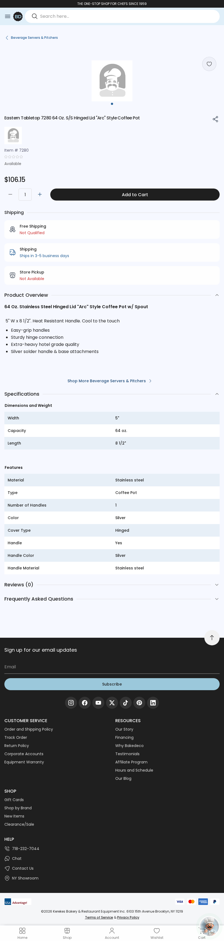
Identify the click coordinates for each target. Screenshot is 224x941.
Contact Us (23, 868)
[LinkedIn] (153, 703)
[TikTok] (126, 703)
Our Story (124, 729)
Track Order (15, 737)
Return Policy (16, 745)
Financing (124, 737)
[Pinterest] (139, 703)
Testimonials (127, 754)
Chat (17, 858)
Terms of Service (99, 917)
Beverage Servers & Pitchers (34, 37)
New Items (14, 816)
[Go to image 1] (112, 104)
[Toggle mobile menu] (7, 16)
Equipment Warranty (24, 762)
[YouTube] (98, 703)
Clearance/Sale (19, 824)
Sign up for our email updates (40, 649)
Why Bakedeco (129, 745)
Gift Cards (14, 799)
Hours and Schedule (134, 770)
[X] (112, 703)
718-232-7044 (25, 848)
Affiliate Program (131, 762)
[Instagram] (71, 703)
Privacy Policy (128, 917)
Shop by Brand (18, 808)
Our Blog (123, 778)
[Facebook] (85, 703)
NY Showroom (25, 878)
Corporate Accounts (23, 754)
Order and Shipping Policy (28, 729)
